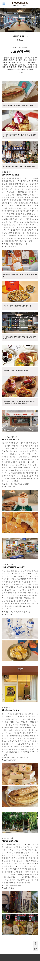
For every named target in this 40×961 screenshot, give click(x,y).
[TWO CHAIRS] (20, 2)
